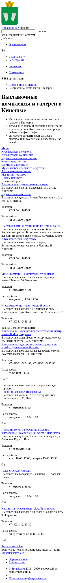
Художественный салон (16, 194)
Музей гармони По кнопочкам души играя (27, 273)
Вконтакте (15, 66)
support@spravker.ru (13, 552)
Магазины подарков (13, 174)
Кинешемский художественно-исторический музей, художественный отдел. (29, 346)
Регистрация (16, 59)
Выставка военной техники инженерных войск (30, 225)
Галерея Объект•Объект (16, 470)
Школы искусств (11, 177)
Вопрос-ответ (17, 562)
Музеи (5, 148)
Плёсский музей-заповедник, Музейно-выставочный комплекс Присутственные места (30, 431)
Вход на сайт (17, 56)
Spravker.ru (18, 568)
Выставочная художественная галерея (24, 184)
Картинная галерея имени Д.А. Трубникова (28, 508)
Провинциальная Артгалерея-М (21, 391)
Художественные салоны (16, 151)
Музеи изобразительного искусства (23, 168)
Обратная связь (18, 559)
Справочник (9, 27)
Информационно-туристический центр (25, 305)
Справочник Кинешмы (23, 84)
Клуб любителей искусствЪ (18, 238)
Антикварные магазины (16, 171)
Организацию (17, 44)
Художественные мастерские (19, 158)
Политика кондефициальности (28, 578)
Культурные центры (13, 161)
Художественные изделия (17, 154)
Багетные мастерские (14, 164)
